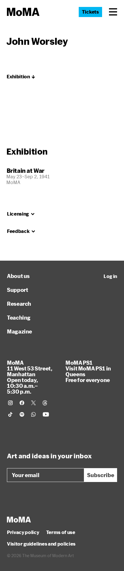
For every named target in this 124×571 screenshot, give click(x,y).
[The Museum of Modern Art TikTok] (10, 414)
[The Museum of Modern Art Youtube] (45, 414)
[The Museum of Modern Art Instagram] (10, 402)
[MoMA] (19, 520)
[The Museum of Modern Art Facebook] (22, 402)
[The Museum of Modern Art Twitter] (33, 402)
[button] (113, 12)
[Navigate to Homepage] (23, 12)
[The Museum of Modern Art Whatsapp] (33, 414)
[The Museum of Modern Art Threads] (45, 402)
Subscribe (100, 475)
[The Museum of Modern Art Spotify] (22, 414)
